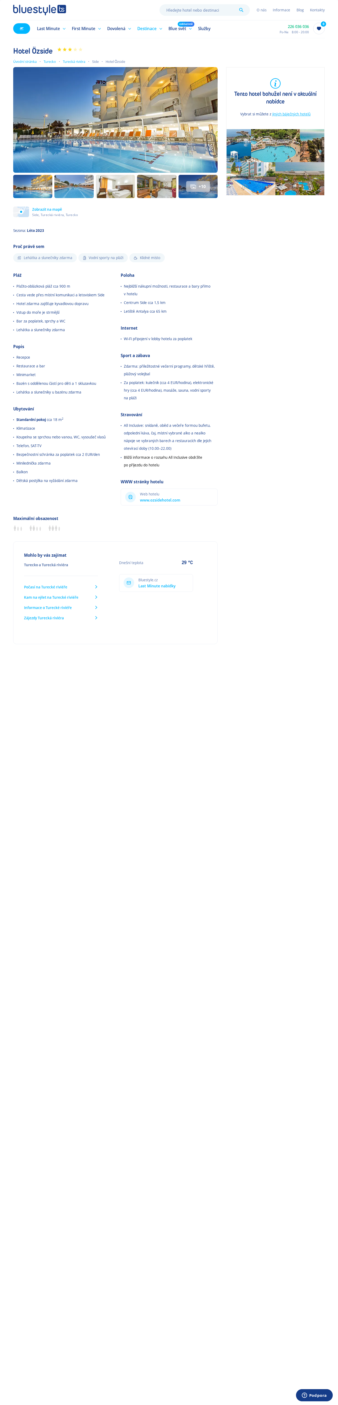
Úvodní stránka (25, 61)
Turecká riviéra (74, 61)
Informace (281, 9)
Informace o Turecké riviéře (48, 607)
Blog (300, 9)
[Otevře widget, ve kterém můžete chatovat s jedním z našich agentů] (314, 1395)
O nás (261, 9)
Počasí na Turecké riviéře (45, 586)
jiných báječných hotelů (291, 113)
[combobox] (204, 10)
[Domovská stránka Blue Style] (39, 10)
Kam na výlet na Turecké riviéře (51, 597)
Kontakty (317, 9)
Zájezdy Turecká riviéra (44, 617)
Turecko (50, 61)
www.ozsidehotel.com (160, 500)
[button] (50, 29)
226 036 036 (298, 26)
